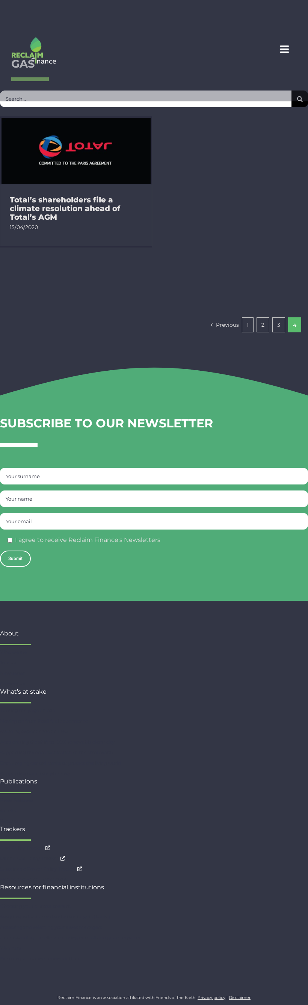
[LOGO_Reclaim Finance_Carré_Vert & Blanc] (33, 39)
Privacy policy (211, 997)
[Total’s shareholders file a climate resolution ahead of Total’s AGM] (76, 151)
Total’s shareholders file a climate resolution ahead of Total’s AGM (65, 208)
